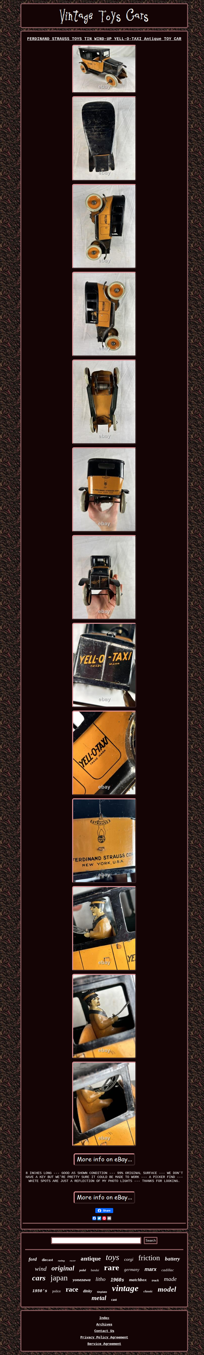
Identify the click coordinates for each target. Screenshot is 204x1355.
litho (100, 1279)
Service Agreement (104, 1344)
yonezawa (82, 1279)
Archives (104, 1324)
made (170, 1279)
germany (132, 1269)
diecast (47, 1260)
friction (149, 1258)
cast (114, 1300)
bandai (95, 1270)
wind (41, 1268)
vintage (125, 1288)
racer (73, 1260)
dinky (87, 1291)
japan (59, 1277)
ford (33, 1259)
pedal (82, 1270)
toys (112, 1257)
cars (39, 1277)
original (62, 1268)
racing (61, 1260)
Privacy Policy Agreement (104, 1337)
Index (104, 1318)
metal (99, 1298)
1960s (117, 1279)
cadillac (167, 1270)
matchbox (138, 1279)
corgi (128, 1259)
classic (148, 1291)
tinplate (102, 1291)
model (167, 1289)
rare (111, 1267)
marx (150, 1269)
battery (172, 1259)
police (56, 1291)
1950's (39, 1291)
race (72, 1289)
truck (155, 1280)
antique (91, 1258)
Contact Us (104, 1331)
